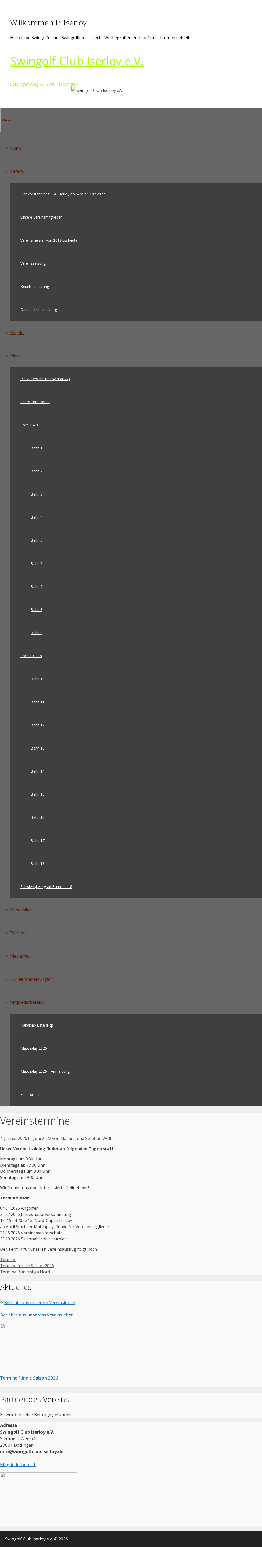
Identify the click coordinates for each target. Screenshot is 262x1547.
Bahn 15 (38, 794)
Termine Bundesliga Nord (25, 1272)
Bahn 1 (36, 448)
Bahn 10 (38, 678)
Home (16, 148)
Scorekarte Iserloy (35, 401)
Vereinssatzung (33, 263)
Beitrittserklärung (34, 286)
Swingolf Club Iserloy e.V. (77, 61)
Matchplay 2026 (33, 1048)
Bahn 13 (38, 748)
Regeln (17, 333)
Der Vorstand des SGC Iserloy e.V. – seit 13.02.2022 (62, 194)
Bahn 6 (36, 563)
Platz (15, 356)
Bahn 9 (36, 632)
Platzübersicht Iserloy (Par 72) (45, 378)
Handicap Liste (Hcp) (37, 1025)
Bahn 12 (38, 725)
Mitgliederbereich (27, 1002)
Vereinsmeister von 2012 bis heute (49, 240)
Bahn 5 (36, 540)
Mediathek (20, 956)
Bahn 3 (36, 494)
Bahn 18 (38, 863)
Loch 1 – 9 (29, 424)
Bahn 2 (36, 471)
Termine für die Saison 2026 (27, 1265)
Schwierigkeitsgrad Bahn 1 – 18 (46, 886)
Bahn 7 (36, 586)
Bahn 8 (36, 609)
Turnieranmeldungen (31, 979)
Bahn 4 (36, 517)
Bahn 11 (38, 701)
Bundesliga (21, 910)
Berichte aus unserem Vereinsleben (37, 1315)
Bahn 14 (38, 771)
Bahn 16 (38, 817)
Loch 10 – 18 (31, 655)
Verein (16, 171)
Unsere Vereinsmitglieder (41, 217)
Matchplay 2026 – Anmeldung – (46, 1071)
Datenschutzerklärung (38, 309)
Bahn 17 (38, 840)
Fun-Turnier (30, 1094)
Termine (18, 933)
